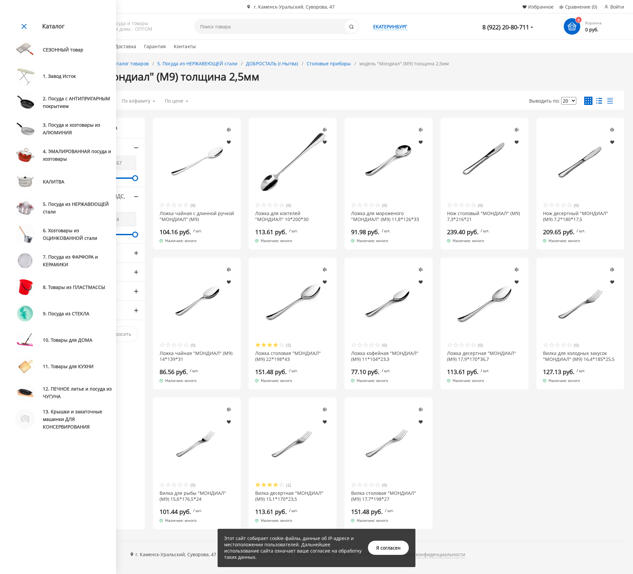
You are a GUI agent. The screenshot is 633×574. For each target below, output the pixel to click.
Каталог (53, 26)
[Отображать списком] (599, 101)
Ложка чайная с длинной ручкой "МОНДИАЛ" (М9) (197, 216)
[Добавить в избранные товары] (229, 142)
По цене (174, 101)
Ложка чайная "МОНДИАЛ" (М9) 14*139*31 (196, 356)
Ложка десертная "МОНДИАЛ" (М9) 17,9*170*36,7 (481, 356)
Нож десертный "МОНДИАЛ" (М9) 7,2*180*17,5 (575, 216)
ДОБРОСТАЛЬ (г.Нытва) (272, 63)
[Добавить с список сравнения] (229, 129)
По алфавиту (136, 101)
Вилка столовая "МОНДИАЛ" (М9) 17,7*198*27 (383, 496)
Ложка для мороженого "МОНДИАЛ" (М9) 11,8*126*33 (385, 216)
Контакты (185, 46)
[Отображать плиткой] (588, 101)
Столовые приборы (329, 63)
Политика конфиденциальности (429, 554)
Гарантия (155, 46)
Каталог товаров (130, 63)
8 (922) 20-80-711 (505, 27)
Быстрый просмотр (197, 162)
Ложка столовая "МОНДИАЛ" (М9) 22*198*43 (288, 356)
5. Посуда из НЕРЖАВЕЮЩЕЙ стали (197, 63)
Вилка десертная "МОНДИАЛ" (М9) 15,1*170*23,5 (289, 496)
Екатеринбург (390, 26)
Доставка (125, 46)
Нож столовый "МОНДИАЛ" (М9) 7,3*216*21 (483, 216)
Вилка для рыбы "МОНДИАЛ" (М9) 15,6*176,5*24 (193, 496)
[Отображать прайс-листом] (610, 101)
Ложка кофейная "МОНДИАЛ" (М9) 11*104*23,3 (384, 356)
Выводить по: (544, 101)
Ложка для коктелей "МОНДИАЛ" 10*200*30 (282, 216)
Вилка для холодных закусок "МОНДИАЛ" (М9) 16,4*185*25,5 (579, 356)
